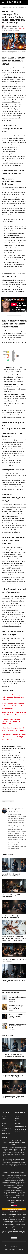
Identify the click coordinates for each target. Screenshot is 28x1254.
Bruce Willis (6, 68)
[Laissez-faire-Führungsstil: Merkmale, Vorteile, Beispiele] (14, 886)
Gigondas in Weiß (14, 1211)
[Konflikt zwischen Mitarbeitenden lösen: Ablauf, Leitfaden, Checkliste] (4, 1026)
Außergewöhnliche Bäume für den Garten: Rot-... (14, 1213)
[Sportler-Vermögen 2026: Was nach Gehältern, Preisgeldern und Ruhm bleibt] (4, 997)
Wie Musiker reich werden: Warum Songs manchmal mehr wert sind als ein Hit (17, 1007)
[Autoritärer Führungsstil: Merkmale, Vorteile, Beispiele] (14, 971)
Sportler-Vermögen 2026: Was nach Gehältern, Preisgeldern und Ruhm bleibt (17, 997)
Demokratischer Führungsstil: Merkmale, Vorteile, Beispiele (11, 916)
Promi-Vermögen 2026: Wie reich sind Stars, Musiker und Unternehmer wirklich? (17, 1016)
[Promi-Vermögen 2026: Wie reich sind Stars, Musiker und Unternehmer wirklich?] (4, 1016)
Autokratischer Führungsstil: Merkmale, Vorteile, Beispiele (11, 875)
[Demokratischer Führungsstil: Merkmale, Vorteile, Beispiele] (14, 907)
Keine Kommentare (7, 30)
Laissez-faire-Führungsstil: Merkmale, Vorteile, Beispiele (14, 1076)
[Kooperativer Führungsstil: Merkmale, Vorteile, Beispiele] (14, 950)
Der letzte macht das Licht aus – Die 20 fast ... (14, 1231)
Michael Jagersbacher (11, 26)
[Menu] (3, 2)
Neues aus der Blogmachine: (14, 1209)
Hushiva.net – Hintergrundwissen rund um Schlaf (14, 1218)
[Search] (25, 2)
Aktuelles (4, 801)
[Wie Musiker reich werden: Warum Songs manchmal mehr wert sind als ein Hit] (4, 1007)
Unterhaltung (21, 28)
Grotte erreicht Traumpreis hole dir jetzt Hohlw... (14, 1232)
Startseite (4, 7)
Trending (11, 801)
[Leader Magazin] (14, 2)
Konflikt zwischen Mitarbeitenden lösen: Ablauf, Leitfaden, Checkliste (17, 1025)
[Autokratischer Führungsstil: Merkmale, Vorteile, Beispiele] (14, 865)
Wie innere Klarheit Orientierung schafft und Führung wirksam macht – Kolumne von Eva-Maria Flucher (14, 938)
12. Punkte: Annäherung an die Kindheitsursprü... (14, 1219)
